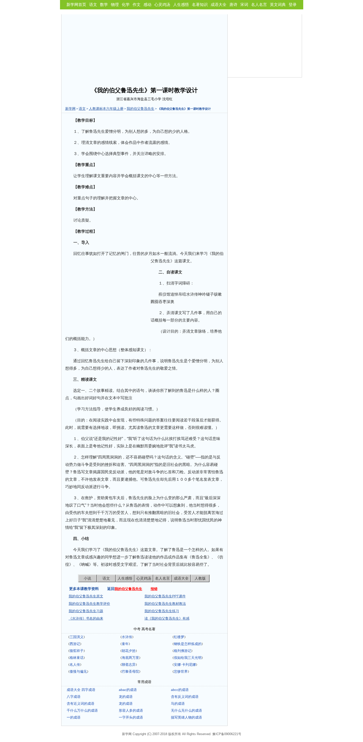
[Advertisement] (144, 48)
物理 (115, 4)
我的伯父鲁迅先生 (140, 109)
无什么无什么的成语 (186, 710)
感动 (147, 4)
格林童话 (76, 658)
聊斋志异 (129, 664)
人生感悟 (181, 4)
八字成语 (74, 697)
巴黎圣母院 (130, 671)
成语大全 (218, 4)
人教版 (200, 578)
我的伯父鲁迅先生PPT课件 (165, 596)
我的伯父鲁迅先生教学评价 (89, 604)
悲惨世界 (181, 671)
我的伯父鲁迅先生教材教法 (165, 604)
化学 (126, 4)
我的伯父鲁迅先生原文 (86, 596)
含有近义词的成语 (80, 703)
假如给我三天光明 (188, 658)
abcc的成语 (180, 690)
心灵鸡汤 (162, 4)
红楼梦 (179, 637)
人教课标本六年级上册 (106, 109)
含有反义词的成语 (185, 697)
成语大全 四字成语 (81, 690)
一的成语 (74, 717)
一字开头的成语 (131, 717)
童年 (125, 644)
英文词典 (278, 4)
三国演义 (76, 637)
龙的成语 (126, 697)
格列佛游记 (182, 651)
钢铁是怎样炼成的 (188, 644)
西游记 (75, 644)
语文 (93, 4)
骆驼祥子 (76, 651)
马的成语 (178, 703)
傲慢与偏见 (78, 671)
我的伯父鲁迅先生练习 (161, 611)
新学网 (70, 109)
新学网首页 (76, 4)
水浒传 (127, 637)
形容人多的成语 (131, 710)
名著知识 (200, 4)
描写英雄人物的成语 (186, 717)
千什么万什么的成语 (82, 710)
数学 (104, 4)
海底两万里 (130, 658)
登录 (293, 4)
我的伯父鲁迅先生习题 (86, 611)
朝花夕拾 (129, 651)
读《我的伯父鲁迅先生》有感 (166, 618)
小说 (87, 578)
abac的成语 (128, 690)
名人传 (75, 664)
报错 (154, 589)
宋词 (244, 4)
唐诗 (233, 4)
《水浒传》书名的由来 (86, 618)
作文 (137, 4)
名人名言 (259, 4)
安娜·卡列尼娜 (185, 664)
